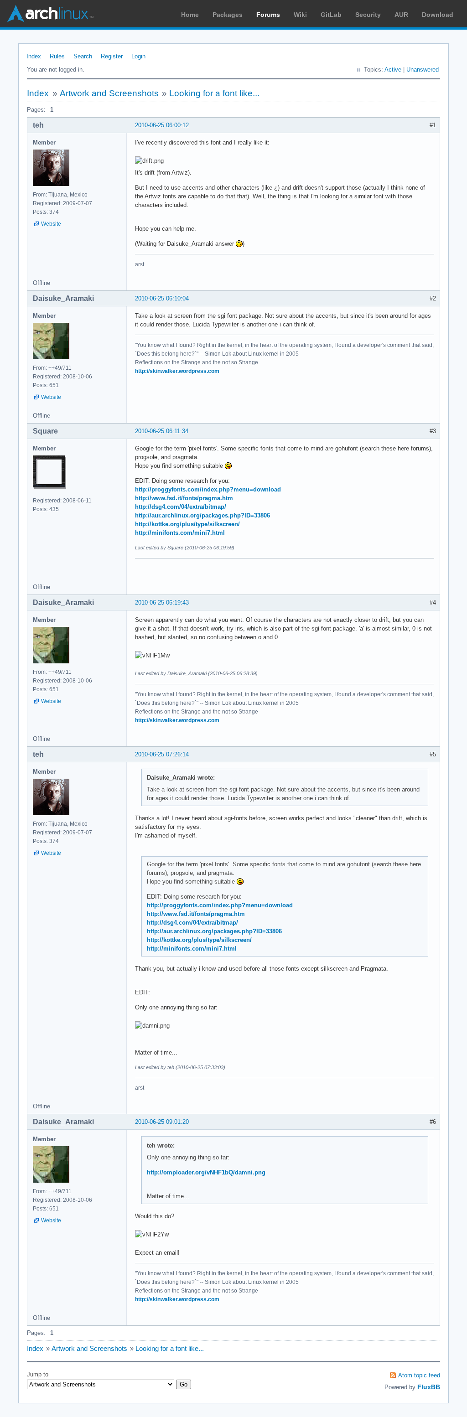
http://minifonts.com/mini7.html (180, 532)
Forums (268, 14)
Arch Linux (50, 14)
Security (368, 14)
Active (392, 69)
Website (51, 224)
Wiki (300, 14)
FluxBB (428, 1387)
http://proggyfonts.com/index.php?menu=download (208, 489)
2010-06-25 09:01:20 (162, 1121)
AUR (401, 14)
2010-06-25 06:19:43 (162, 602)
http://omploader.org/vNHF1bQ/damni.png (206, 1172)
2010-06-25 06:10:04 (162, 298)
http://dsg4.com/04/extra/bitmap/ (180, 506)
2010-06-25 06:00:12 (162, 125)
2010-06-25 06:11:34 (161, 431)
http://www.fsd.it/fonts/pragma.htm (184, 498)
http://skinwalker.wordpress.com (177, 371)
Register (112, 56)
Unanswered (422, 69)
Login (138, 56)
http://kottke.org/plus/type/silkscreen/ (187, 524)
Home (190, 14)
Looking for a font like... (214, 93)
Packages (228, 14)
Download (437, 14)
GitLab (331, 14)
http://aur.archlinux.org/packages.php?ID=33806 (202, 515)
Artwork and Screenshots (109, 93)
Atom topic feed (419, 1375)
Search (82, 56)
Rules (57, 56)
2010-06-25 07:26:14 (162, 754)
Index (33, 56)
